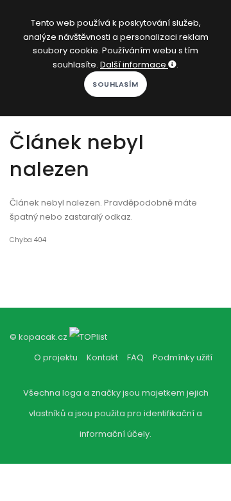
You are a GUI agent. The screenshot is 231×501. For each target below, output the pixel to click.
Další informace (134, 64)
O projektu (56, 357)
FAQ (135, 357)
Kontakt (102, 357)
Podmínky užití (182, 357)
